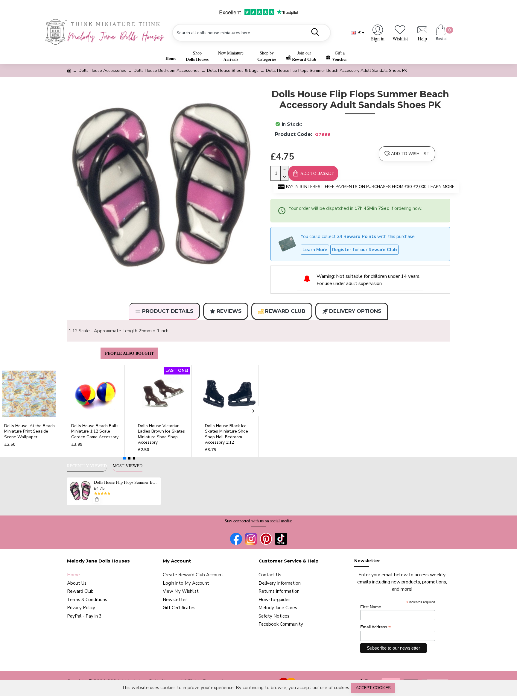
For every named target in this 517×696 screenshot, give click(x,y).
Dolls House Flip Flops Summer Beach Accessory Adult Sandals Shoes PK (126, 482)
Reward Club (285, 311)
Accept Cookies (373, 688)
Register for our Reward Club (364, 250)
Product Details (167, 311)
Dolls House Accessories (102, 70)
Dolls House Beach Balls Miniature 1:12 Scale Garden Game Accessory (94, 431)
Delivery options (355, 311)
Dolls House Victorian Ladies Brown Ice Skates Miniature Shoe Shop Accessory (161, 434)
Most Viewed (127, 465)
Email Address (375, 627)
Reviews (229, 311)
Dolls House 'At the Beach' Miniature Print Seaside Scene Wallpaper (30, 431)
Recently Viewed (87, 465)
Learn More (314, 250)
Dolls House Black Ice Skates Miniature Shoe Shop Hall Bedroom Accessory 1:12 (226, 434)
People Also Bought (129, 353)
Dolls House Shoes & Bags (232, 70)
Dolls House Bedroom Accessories (167, 70)
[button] (5, 411)
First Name (370, 606)
